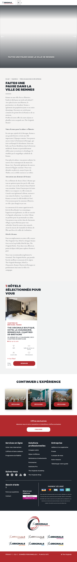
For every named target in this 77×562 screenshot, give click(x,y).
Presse (53, 451)
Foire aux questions (12, 492)
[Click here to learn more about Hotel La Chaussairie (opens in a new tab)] (21, 308)
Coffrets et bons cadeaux (14, 451)
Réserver (24, 363)
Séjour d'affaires (34, 454)
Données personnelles (28, 554)
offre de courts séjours (24, 118)
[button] (2, 36)
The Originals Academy (36, 470)
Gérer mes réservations (13, 447)
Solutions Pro (32, 466)
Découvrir (15, 404)
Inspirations (15, 79)
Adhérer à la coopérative (59, 447)
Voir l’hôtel (12, 359)
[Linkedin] (16, 475)
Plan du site (44, 554)
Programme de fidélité (13, 455)
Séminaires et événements (37, 458)
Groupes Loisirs (33, 450)
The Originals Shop (34, 475)
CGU (15, 554)
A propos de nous (57, 455)
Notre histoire (56, 459)
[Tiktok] (25, 475)
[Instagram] (12, 475)
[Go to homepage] (7, 2)
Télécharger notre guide (59, 464)
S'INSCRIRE (38, 429)
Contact (8, 496)
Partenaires (32, 462)
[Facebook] (7, 475)
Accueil (7, 79)
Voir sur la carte (13, 341)
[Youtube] (20, 475)
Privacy (8, 554)
